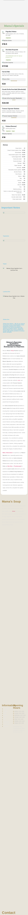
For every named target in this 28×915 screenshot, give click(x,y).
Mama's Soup (11, 501)
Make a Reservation (8, 452)
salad (19, 380)
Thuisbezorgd (17, 466)
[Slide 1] (11, 117)
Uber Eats (9, 466)
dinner (13, 511)
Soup (12, 350)
